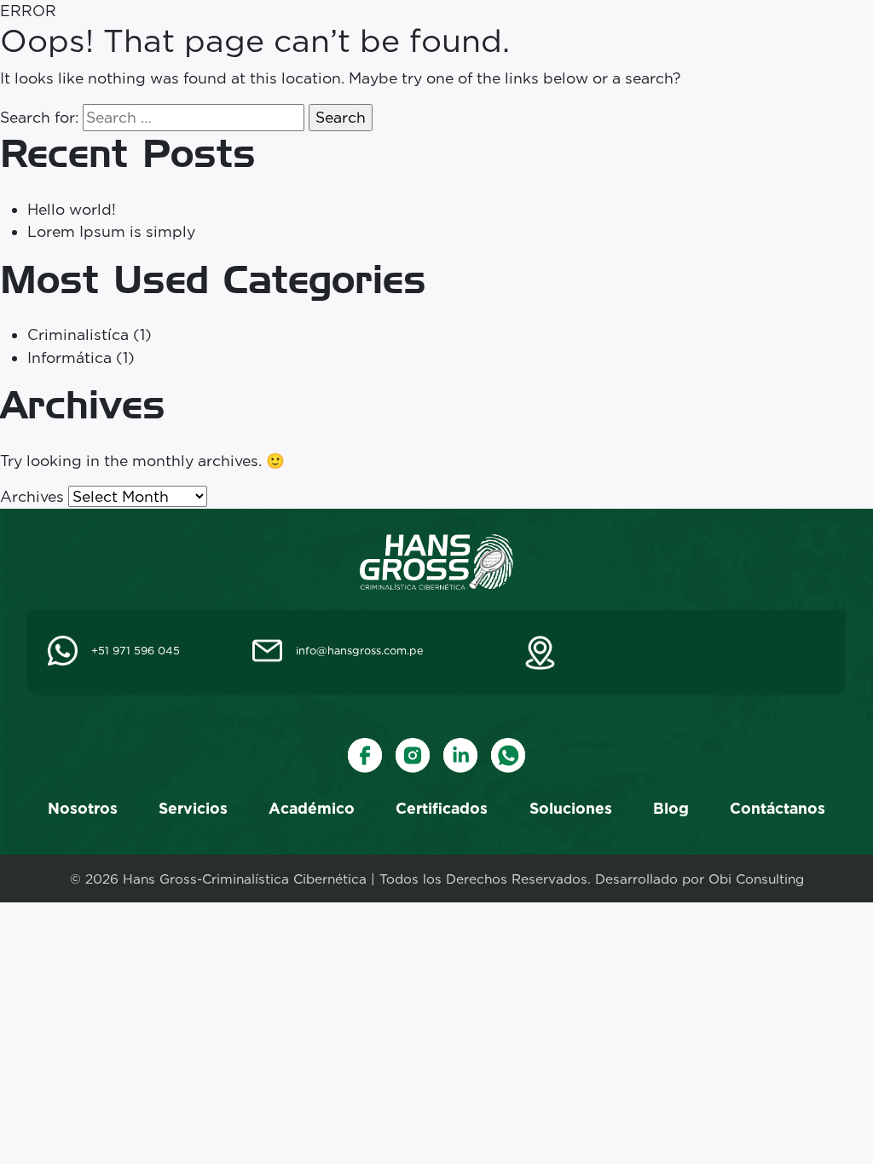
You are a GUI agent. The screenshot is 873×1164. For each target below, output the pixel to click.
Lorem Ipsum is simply (111, 231)
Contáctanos (777, 808)
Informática (69, 357)
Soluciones (570, 808)
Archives (32, 496)
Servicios (193, 808)
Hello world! (71, 209)
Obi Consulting (756, 879)
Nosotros (83, 808)
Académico (312, 808)
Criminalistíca (78, 334)
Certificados (442, 808)
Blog (671, 808)
